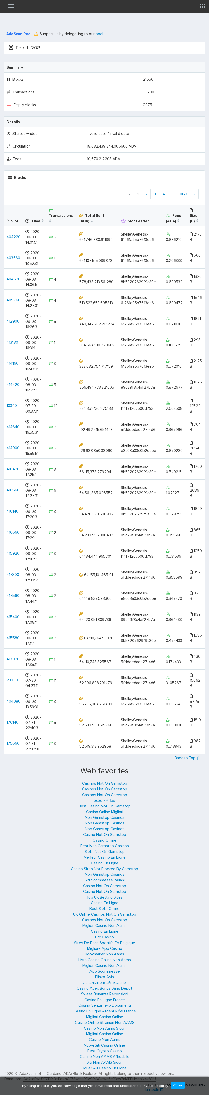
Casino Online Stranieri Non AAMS (104, 1022)
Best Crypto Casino (104, 1051)
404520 (13, 279)
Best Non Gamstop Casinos (104, 846)
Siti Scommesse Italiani (105, 880)
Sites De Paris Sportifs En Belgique (104, 942)
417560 (13, 595)
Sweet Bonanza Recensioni (104, 994)
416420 (13, 469)
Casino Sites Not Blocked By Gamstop (104, 868)
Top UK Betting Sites (104, 897)
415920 (13, 553)
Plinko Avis (104, 977)
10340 (12, 405)
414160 (12, 363)
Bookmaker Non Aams (104, 954)
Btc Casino (104, 937)
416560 (13, 490)
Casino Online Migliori (104, 811)
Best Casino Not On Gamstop (105, 806)
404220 (13, 237)
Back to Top (186, 758)
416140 (12, 511)
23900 (12, 680)
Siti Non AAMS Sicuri (104, 1062)
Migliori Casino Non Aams (104, 925)
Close (177, 1085)
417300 (13, 574)
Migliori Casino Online (104, 1016)
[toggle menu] (11, 6)
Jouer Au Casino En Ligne (104, 1068)
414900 (13, 448)
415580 (13, 638)
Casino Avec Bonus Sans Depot (104, 988)
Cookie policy (157, 1085)
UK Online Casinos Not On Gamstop (104, 914)
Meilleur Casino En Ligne (105, 857)
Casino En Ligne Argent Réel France (104, 1011)
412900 (13, 321)
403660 (13, 258)
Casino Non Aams (104, 1039)
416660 (13, 532)
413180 (12, 342)
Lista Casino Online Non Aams (104, 959)
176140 (12, 722)
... (172, 194)
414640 (13, 427)
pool (99, 34)
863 (183, 194)
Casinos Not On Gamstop (104, 783)
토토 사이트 (104, 800)
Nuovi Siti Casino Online (104, 1045)
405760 (13, 300)
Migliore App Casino (104, 948)
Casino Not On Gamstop (104, 834)
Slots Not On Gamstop (105, 851)
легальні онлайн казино (104, 982)
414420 (13, 384)
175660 (13, 743)
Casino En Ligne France (104, 999)
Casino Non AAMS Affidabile (104, 1056)
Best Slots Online (104, 908)
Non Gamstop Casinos (104, 817)
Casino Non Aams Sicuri (104, 1028)
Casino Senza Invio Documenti (104, 1005)
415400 (13, 617)
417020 (13, 659)
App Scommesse (104, 971)
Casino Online (104, 840)
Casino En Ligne (105, 863)
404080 (13, 701)
